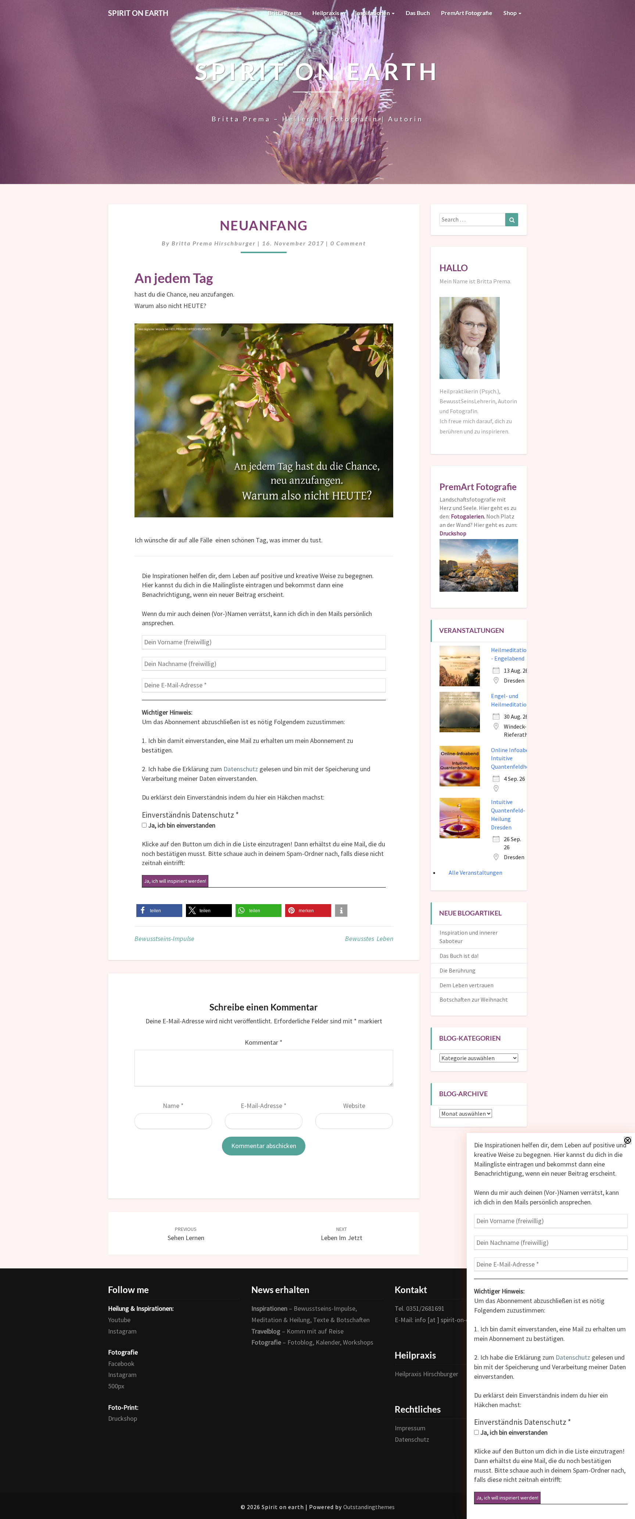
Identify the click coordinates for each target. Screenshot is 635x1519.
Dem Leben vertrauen (467, 985)
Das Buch (418, 12)
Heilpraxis (326, 12)
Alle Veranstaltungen (475, 872)
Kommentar (264, 1042)
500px (116, 1386)
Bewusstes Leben (369, 938)
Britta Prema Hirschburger (214, 243)
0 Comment (348, 243)
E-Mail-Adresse (264, 1105)
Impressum (410, 1428)
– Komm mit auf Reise (297, 1331)
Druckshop (122, 1418)
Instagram (122, 1331)
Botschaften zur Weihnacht (474, 999)
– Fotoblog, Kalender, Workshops (312, 1342)
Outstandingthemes (369, 1507)
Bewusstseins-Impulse (164, 938)
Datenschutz (240, 769)
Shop (510, 12)
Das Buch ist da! (459, 955)
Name (173, 1105)
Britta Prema (284, 12)
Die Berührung (458, 970)
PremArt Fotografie (466, 12)
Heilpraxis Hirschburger (426, 1374)
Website (354, 1105)
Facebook (121, 1363)
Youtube (119, 1320)
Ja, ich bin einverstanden (181, 825)
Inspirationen (373, 12)
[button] (159, 910)
